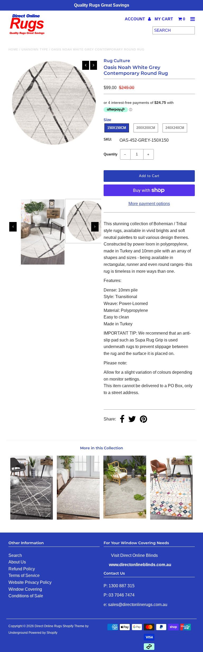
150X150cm (116, 128)
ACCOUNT (135, 19)
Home (13, 49)
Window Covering (25, 589)
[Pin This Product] (143, 419)
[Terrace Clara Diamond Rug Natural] (124, 517)
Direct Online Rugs (48, 626)
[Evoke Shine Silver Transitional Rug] (78, 518)
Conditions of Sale (25, 596)
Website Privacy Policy (30, 582)
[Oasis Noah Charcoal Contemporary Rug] (31, 518)
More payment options (149, 203)
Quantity (110, 154)
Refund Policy (21, 569)
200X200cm (145, 128)
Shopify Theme (73, 626)
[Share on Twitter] (132, 419)
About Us (17, 562)
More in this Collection (101, 448)
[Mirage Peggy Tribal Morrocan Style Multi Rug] (171, 518)
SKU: (108, 139)
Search (15, 555)
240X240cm (174, 128)
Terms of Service (24, 575)
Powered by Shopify (43, 633)
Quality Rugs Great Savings (101, 5)
